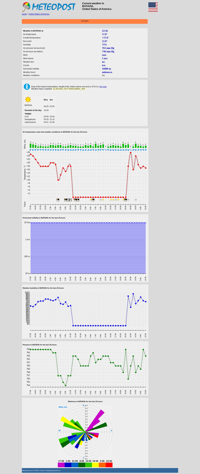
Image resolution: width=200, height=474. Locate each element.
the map (103, 87)
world (24, 14)
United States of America (39, 14)
